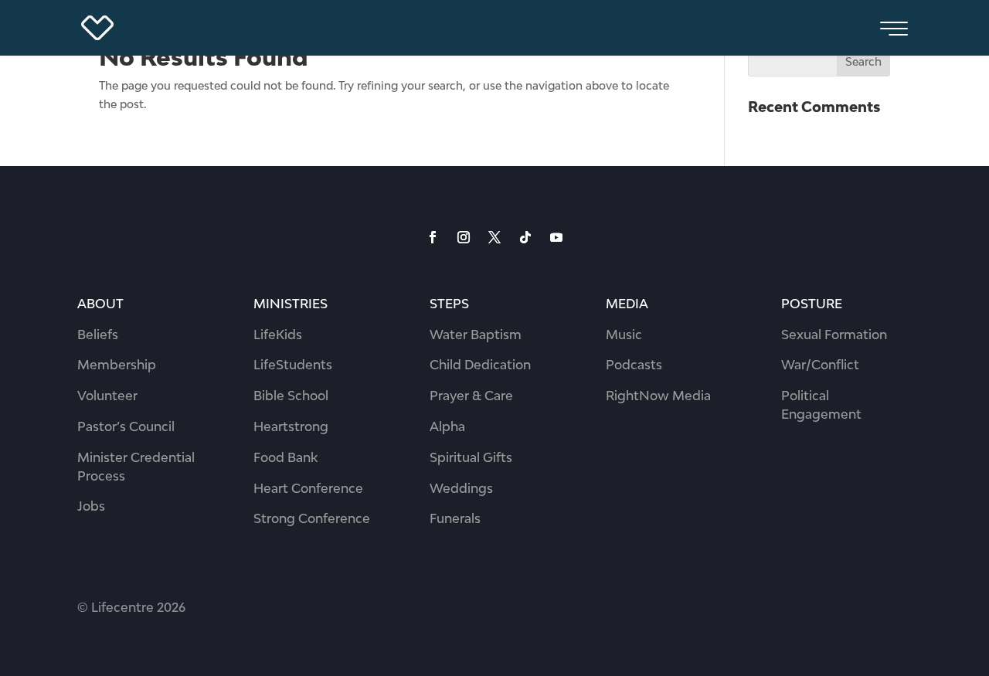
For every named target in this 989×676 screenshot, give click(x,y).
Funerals (455, 518)
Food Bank (285, 457)
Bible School (290, 395)
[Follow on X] (494, 237)
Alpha (447, 426)
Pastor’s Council (126, 426)
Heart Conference (308, 488)
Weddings (461, 488)
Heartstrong (290, 426)
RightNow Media (658, 395)
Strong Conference (311, 518)
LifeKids (277, 334)
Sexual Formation (834, 334)
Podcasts (634, 364)
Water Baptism (476, 334)
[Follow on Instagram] (463, 237)
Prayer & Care (471, 395)
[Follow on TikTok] (525, 237)
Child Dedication (480, 364)
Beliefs (97, 334)
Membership (116, 364)
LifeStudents (292, 364)
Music (624, 334)
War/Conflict (820, 364)
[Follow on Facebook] (432, 237)
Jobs (91, 506)
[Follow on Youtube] (556, 237)
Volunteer (107, 395)
